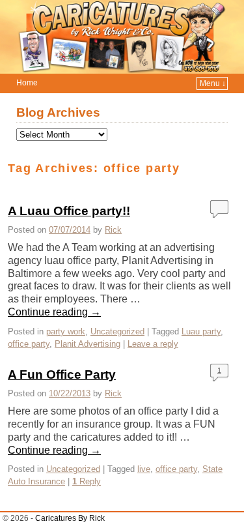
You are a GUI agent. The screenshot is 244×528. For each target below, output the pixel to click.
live (143, 469)
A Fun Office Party (62, 374)
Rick (113, 230)
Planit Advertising (87, 344)
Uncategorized (117, 331)
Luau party (201, 331)
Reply (86, 481)
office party (28, 344)
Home (27, 82)
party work (65, 331)
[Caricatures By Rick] (122, 37)
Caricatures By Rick (70, 518)
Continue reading (54, 311)
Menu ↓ (213, 83)
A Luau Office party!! (69, 211)
